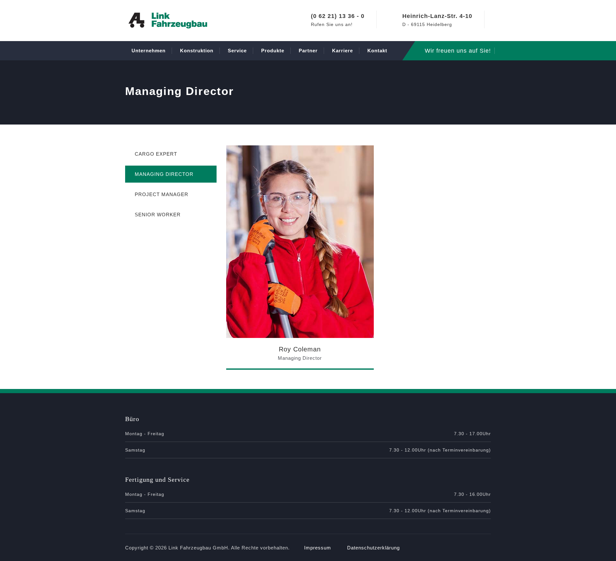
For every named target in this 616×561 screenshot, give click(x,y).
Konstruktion (196, 50)
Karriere (342, 50)
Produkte (272, 50)
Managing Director (164, 174)
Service (237, 50)
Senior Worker (158, 214)
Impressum (317, 547)
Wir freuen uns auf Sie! (458, 50)
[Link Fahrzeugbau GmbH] (167, 20)
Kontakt (377, 50)
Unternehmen (149, 50)
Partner (308, 50)
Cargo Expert (156, 154)
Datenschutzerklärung (373, 547)
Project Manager (161, 194)
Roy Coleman (300, 349)
